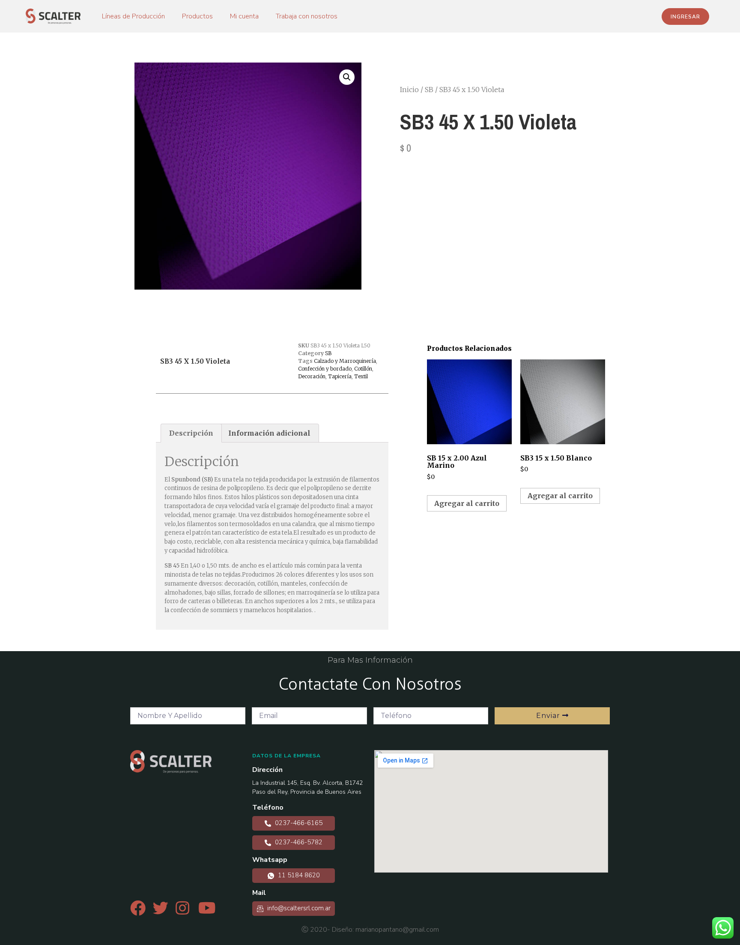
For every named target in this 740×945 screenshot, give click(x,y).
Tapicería (340, 376)
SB (429, 89)
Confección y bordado (325, 368)
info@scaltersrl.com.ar (298, 908)
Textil (361, 376)
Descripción (191, 433)
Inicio (409, 89)
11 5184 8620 (298, 875)
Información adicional (269, 433)
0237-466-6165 (297, 823)
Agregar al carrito (466, 503)
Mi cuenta (244, 16)
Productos (197, 16)
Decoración (311, 376)
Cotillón (363, 368)
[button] (685, 16)
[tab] (191, 433)
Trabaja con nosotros (306, 16)
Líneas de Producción (133, 16)
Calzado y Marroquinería (345, 361)
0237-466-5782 (297, 842)
